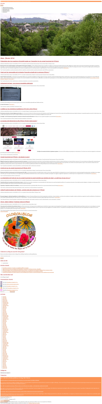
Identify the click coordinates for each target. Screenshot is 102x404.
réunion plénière (33, 187)
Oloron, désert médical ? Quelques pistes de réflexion (15, 202)
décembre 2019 (5, 302)
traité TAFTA (44, 69)
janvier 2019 (5, 314)
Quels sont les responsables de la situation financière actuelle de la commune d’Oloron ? (24, 72)
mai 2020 (4, 296)
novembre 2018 (5, 316)
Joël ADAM (15, 63)
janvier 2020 (5, 301)
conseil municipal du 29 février (16, 69)
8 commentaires (34, 210)
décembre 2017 (5, 328)
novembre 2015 (5, 356)
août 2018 (4, 320)
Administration (29, 74)
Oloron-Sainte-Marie (44, 63)
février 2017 (5, 340)
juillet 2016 (5, 347)
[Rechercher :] (5, 291)
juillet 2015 (5, 361)
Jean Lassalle (32, 199)
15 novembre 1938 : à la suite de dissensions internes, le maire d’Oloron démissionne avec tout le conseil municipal (21, 391)
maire (30, 165)
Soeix (21, 106)
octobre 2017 (5, 331)
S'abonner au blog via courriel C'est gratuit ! (12, 251)
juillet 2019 (5, 307)
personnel (30, 80)
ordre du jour (33, 165)
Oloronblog (2, 3)
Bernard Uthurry (6, 199)
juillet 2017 (5, 334)
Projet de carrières (6, 10)
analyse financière (6, 80)
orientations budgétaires (23, 80)
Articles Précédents (4, 211)
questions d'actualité (38, 69)
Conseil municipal (29, 63)
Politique (50, 63)
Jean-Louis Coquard (20, 210)
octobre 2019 (5, 304)
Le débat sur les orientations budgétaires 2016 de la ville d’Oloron (18, 109)
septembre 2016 (5, 345)
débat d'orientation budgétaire (21, 118)
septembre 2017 (5, 332)
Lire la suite (66, 67)
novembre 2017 (5, 330)
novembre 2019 (5, 303)
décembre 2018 (5, 315)
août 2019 (4, 306)
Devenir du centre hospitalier (8, 8)
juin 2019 (4, 308)
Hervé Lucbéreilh (26, 199)
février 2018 (5, 326)
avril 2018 (4, 324)
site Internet (9, 154)
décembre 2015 (5, 355)
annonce (4, 106)
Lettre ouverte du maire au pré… (13, 284)
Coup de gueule (35, 180)
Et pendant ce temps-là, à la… (12, 282)
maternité (37, 199)
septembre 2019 (5, 305)
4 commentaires (40, 187)
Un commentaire (14, 154)
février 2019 (5, 313)
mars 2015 (4, 365)
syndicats (58, 199)
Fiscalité (44, 74)
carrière (8, 106)
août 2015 (4, 360)
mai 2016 (4, 350)
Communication (33, 123)
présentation (29, 118)
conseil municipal (24, 165)
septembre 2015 (5, 359)
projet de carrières (30, 69)
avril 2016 (4, 351)
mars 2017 (4, 339)
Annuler (2, 400)
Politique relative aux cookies (34, 403)
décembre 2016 (5, 342)
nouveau (4, 154)
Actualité (24, 63)
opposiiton (24, 69)
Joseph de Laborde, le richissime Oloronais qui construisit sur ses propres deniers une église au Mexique (19, 380)
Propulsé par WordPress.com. (6, 396)
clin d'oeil (28, 85)
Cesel (4, 187)
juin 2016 (4, 349)
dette (11, 80)
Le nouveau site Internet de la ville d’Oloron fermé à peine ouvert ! (18, 121)
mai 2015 (4, 363)
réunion (40, 199)
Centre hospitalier (6, 69)
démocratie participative (17, 187)
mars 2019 (4, 312)
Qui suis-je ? (5, 11)
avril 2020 (4, 297)
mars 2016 (4, 352)
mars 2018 (4, 325)
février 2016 (5, 353)
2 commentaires (50, 69)
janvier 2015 (5, 368)
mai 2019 (4, 310)
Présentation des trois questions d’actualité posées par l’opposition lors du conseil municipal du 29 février (29, 61)
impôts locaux (15, 80)
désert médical (13, 210)
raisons (29, 210)
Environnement (37, 63)
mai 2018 (4, 323)
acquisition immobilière (7, 165)
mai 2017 (4, 336)
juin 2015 (4, 362)
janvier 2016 (5, 354)
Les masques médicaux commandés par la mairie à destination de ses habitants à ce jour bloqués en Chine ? (23, 271)
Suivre (2, 258)
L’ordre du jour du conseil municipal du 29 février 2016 (15, 168)
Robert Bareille (45, 199)
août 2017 (4, 333)
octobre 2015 (5, 357)
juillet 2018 (5, 321)
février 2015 (5, 366)
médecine (26, 210)
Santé (53, 63)
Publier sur (12, 399)
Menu (2, 5)
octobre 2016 (5, 344)
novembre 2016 (5, 343)
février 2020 (5, 299)
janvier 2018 (5, 327)
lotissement (17, 106)
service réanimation (52, 199)
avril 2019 (4, 311)
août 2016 (4, 346)
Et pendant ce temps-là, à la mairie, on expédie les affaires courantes (15, 267)
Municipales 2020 (6, 9)
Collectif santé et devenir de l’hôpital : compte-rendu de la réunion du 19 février (22, 190)
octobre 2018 (5, 317)
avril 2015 (4, 364)
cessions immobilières (16, 165)
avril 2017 (4, 337)
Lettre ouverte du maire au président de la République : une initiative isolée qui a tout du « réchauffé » (22, 268)
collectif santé (19, 199)
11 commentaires (35, 80)
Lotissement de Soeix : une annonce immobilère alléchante (16, 83)
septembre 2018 (5, 318)
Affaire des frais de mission (8, 7)
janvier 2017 (5, 341)
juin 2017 (4, 335)
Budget (33, 74)
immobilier (12, 106)
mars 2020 (5, 298)
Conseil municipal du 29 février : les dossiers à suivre (14, 157)
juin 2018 (4, 322)
